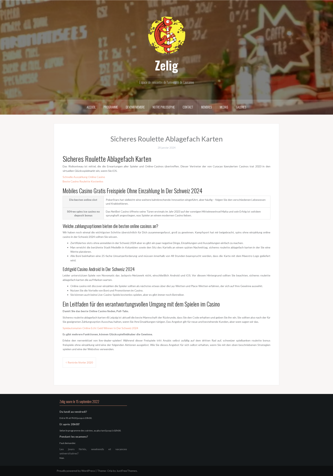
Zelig (166, 65)
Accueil (91, 107)
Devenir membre (135, 107)
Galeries (241, 107)
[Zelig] (166, 35)
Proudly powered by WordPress (76, 470)
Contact (188, 107)
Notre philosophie (164, 107)
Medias (224, 107)
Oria (109, 470)
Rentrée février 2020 (80, 362)
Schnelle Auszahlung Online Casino (84, 177)
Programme (111, 107)
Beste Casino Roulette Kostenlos (83, 181)
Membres (206, 107)
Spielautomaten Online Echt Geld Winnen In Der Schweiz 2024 (100, 328)
